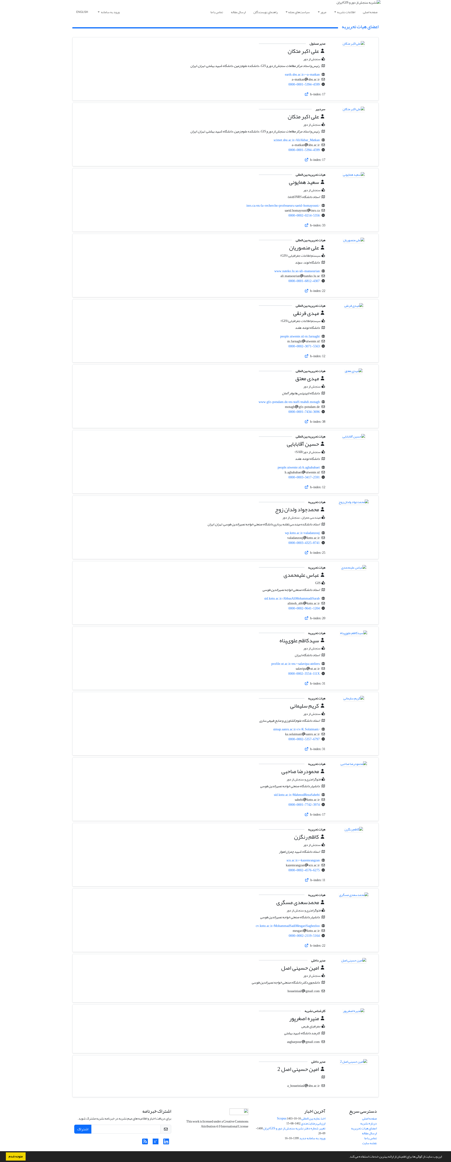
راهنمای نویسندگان (265, 12)
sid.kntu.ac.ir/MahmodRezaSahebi (297, 795)
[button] (347, 1157)
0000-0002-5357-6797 (304, 739)
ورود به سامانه (110, 12)
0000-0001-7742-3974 (304, 805)
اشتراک (82, 1129)
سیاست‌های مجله (299, 12)
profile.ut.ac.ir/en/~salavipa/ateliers (295, 664)
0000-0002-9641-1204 (304, 608)
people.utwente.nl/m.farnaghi (300, 336)
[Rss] (145, 1143)
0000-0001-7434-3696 (304, 412)
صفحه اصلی (370, 12)
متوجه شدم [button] (16, 1156)
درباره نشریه (368, 1123)
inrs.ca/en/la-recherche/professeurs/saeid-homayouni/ (283, 205)
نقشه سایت (369, 1143)
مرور (323, 12)
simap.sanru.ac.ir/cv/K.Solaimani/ (296, 729)
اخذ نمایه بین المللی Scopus (301, 1118)
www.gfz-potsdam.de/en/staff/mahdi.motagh (289, 402)
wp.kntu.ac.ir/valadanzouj (302, 533)
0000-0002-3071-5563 (304, 346)
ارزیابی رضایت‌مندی (313, 1123)
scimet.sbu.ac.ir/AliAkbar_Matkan (297, 140)
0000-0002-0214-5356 (304, 215)
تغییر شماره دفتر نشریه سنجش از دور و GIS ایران (294, 1128)
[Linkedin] (166, 1143)
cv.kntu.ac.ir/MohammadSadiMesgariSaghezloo (288, 926)
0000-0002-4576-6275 (304, 870)
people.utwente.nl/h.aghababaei (299, 467)
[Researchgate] (156, 1143)
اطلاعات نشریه (346, 12)
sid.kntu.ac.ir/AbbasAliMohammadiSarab (292, 598)
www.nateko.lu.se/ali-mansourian (297, 271)
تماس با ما (216, 12)
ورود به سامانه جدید (312, 1138)
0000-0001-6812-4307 (304, 281)
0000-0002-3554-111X (304, 673)
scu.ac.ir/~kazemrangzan (303, 860)
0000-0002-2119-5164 (304, 936)
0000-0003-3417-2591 (304, 477)
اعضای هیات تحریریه (364, 1128)
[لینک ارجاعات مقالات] (306, 94)
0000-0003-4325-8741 (304, 543)
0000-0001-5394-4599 (304, 84)
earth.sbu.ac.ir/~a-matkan (302, 74)
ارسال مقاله (238, 12)
